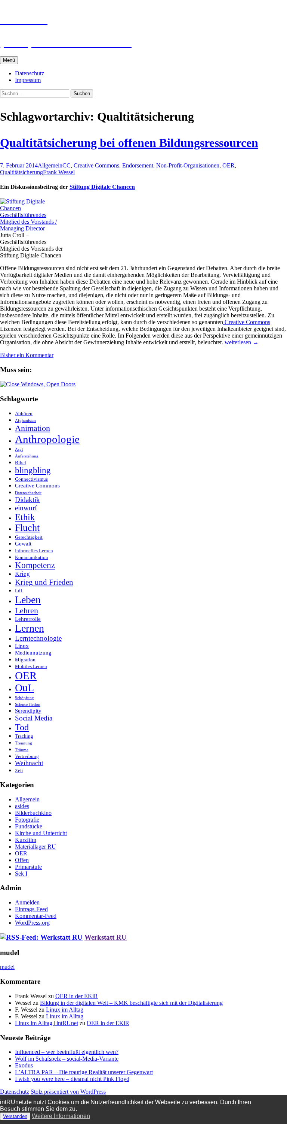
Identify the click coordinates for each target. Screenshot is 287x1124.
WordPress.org (32, 922)
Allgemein (50, 165)
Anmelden (27, 902)
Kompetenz (35, 565)
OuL (24, 688)
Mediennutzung (33, 652)
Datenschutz (29, 73)
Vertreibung (27, 756)
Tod (22, 727)
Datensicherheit (28, 493)
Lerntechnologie (38, 638)
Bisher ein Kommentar (26, 355)
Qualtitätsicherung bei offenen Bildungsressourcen (129, 142)
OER (228, 165)
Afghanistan (25, 421)
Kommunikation (31, 557)
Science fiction (27, 704)
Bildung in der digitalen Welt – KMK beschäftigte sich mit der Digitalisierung (131, 1003)
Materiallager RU (35, 846)
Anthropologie (47, 439)
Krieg (22, 573)
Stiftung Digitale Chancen (102, 187)
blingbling (33, 470)
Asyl (19, 449)
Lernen (29, 628)
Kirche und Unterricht (41, 833)
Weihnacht (29, 763)
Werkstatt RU (105, 937)
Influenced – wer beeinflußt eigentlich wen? (66, 1052)
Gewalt (23, 543)
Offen (22, 860)
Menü (9, 60)
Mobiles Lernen (31, 666)
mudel (7, 967)
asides (22, 806)
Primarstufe (28, 867)
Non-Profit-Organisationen (187, 165)
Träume (21, 750)
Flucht (27, 527)
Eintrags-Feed (31, 909)
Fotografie (27, 819)
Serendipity (28, 710)
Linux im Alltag (64, 1009)
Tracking (24, 736)
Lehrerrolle (28, 619)
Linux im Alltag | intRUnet (46, 1023)
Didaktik (27, 500)
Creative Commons (96, 165)
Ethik (25, 517)
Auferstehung (26, 456)
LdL (19, 590)
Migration (25, 659)
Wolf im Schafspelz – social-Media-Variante (66, 1058)
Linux (22, 646)
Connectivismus (31, 479)
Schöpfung (24, 698)
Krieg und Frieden (44, 582)
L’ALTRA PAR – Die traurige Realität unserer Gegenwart (84, 1072)
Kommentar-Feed (35, 916)
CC (66, 165)
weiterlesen (242, 342)
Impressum (28, 80)
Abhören (24, 413)
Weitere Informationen (61, 1116)
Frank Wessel (59, 172)
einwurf (26, 508)
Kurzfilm (25, 840)
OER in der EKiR (76, 996)
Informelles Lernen (34, 550)
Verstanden (15, 1116)
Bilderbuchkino (33, 813)
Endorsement (137, 165)
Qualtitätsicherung (21, 172)
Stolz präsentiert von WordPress (68, 1091)
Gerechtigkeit (29, 537)
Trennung (23, 743)
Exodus (24, 1065)
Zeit (19, 770)
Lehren (26, 610)
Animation (32, 428)
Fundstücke (28, 826)
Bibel (20, 462)
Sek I (21, 873)
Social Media (33, 718)
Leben (28, 599)
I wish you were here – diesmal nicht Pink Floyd (72, 1079)
